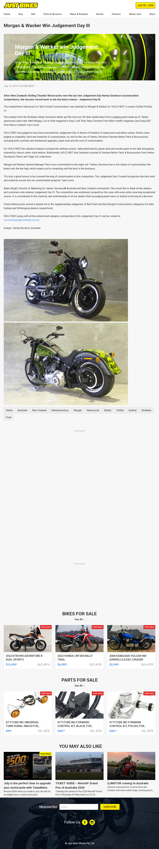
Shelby (107, 410)
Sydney (133, 410)
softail (120, 410)
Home (7, 14)
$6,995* (62, 664)
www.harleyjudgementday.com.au (21, 220)
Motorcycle (93, 410)
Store (152, 14)
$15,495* (11, 664)
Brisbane (146, 410)
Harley (9, 410)
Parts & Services (52, 14)
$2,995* (114, 664)
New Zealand (39, 410)
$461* (61, 731)
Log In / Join (145, 5)
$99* (9, 731)
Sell (33, 14)
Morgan (78, 410)
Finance (116, 14)
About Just (135, 14)
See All (78, 619)
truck (8, 417)
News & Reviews (79, 14)
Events (99, 14)
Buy (21, 14)
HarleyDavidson (60, 410)
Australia (22, 410)
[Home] (21, 5)
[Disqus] (79, 519)
